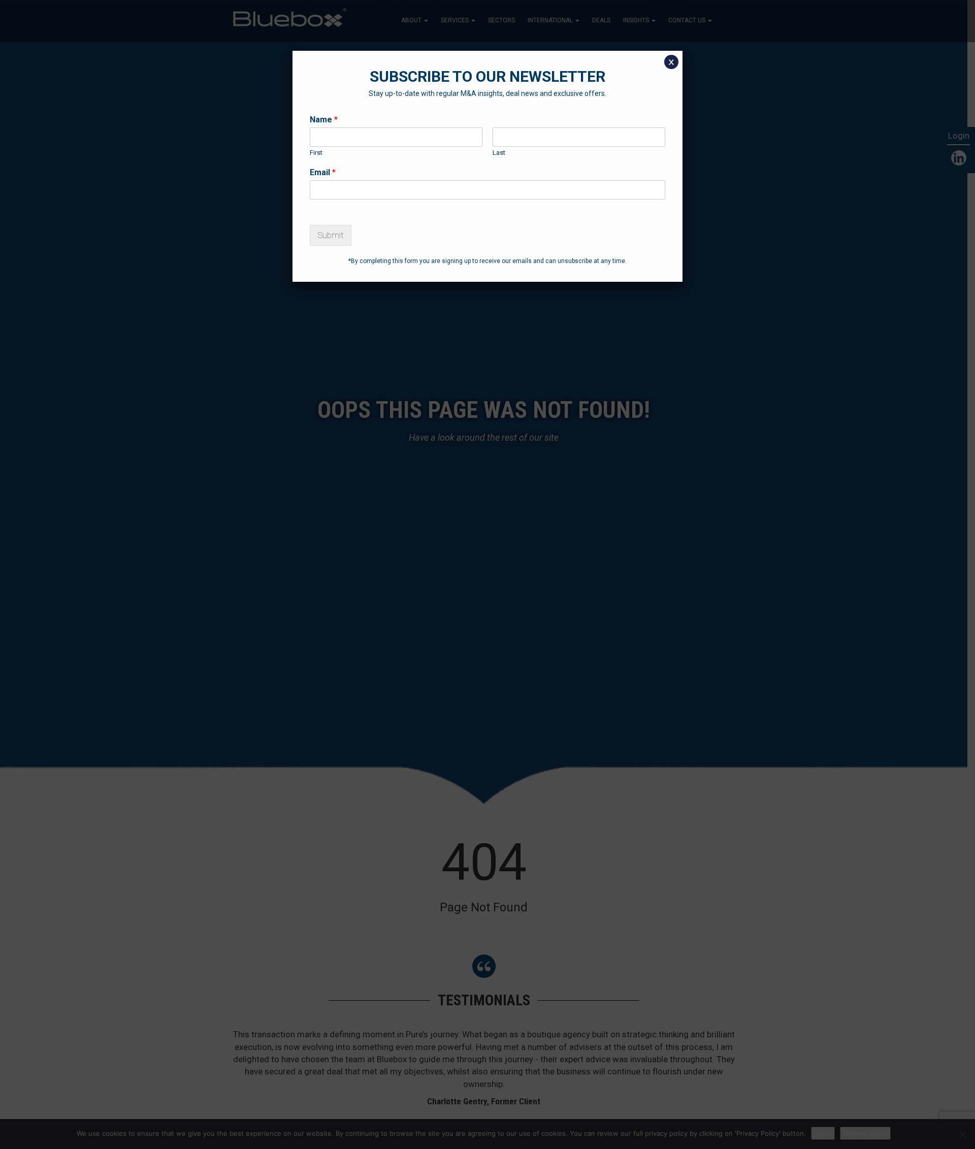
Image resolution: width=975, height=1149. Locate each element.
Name (324, 119)
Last (499, 152)
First (316, 152)
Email (323, 172)
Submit (330, 235)
